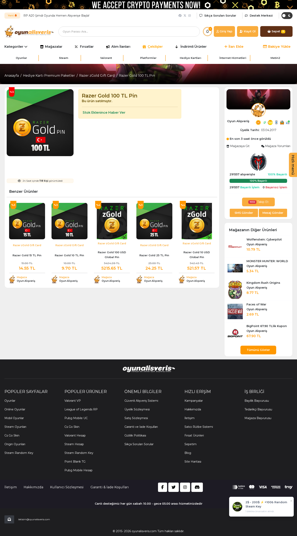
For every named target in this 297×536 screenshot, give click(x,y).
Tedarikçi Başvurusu (258, 409)
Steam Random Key (18, 453)
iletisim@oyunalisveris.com (34, 519)
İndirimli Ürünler (193, 47)
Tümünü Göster (258, 350)
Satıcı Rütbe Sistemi (198, 427)
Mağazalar (53, 47)
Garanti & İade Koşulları (110, 487)
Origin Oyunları (14, 444)
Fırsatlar (87, 47)
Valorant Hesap (75, 435)
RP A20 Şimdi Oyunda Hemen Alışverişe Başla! (56, 15)
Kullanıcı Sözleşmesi (67, 487)
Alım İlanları (120, 47)
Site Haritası (192, 461)
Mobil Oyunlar (14, 418)
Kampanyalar (193, 401)
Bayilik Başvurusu (256, 401)
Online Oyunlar (14, 409)
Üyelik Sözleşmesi (137, 409)
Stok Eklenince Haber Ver (103, 112)
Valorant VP (72, 401)
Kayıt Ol (249, 31)
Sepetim (190, 444)
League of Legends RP (81, 409)
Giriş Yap (225, 31)
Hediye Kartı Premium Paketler (49, 75)
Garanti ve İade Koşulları (141, 427)
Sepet (277, 31)
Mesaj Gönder (272, 213)
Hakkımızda (192, 409)
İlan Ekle (235, 46)
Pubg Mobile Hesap (78, 470)
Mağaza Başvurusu (257, 418)
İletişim (189, 418)
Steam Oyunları (15, 427)
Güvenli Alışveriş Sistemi (141, 401)
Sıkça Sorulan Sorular (139, 444)
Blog (187, 453)
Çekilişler (155, 47)
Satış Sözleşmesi (136, 418)
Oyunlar (9, 401)
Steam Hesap (74, 444)
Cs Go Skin (11, 435)
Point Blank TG (74, 461)
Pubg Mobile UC (76, 418)
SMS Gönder (244, 213)
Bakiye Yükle (279, 46)
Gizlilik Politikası (135, 435)
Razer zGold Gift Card (97, 75)
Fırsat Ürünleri (194, 435)
